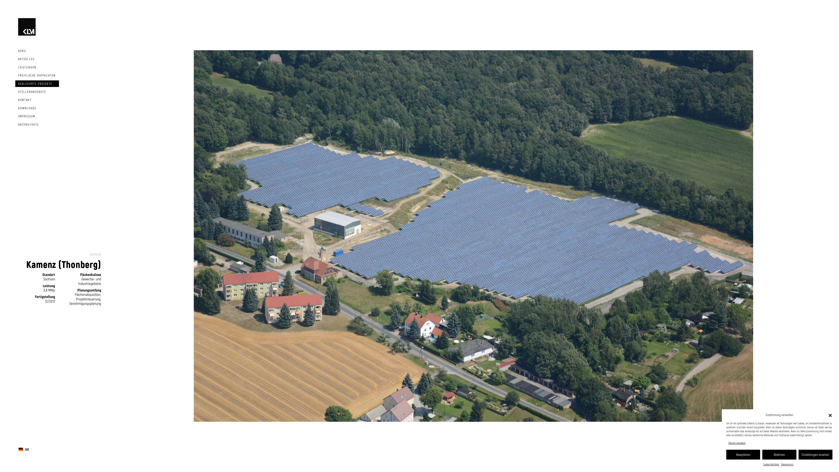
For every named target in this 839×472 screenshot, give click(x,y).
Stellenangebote (32, 92)
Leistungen (27, 67)
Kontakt (25, 100)
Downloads (27, 108)
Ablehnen (779, 454)
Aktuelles (26, 59)
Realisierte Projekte (35, 83)
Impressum (26, 116)
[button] (830, 415)
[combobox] (58, 449)
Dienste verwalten (737, 442)
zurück (95, 254)
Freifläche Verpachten (37, 75)
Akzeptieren (743, 454)
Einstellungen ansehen (815, 454)
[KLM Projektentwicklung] (27, 26)
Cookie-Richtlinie (771, 464)
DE (27, 449)
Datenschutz (787, 464)
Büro (22, 51)
